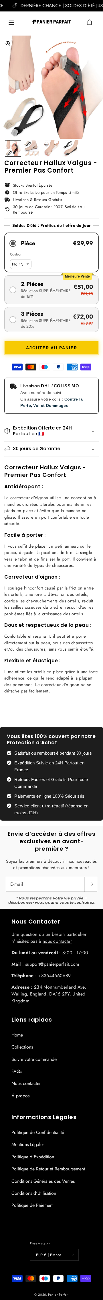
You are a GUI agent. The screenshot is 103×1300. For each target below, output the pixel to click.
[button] (11, 22)
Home (17, 1035)
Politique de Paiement (32, 1205)
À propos (20, 1095)
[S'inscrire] (90, 884)
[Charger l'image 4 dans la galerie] (32, 148)
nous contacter (57, 941)
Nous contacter (26, 1083)
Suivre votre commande (34, 1059)
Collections (22, 1047)
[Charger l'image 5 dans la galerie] (51, 148)
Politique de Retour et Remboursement (48, 1169)
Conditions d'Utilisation (33, 1193)
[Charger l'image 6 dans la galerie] (70, 148)
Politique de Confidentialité (37, 1132)
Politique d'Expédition (32, 1156)
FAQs (16, 1071)
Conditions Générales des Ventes (43, 1181)
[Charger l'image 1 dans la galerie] (13, 148)
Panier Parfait (58, 1294)
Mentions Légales (27, 1144)
